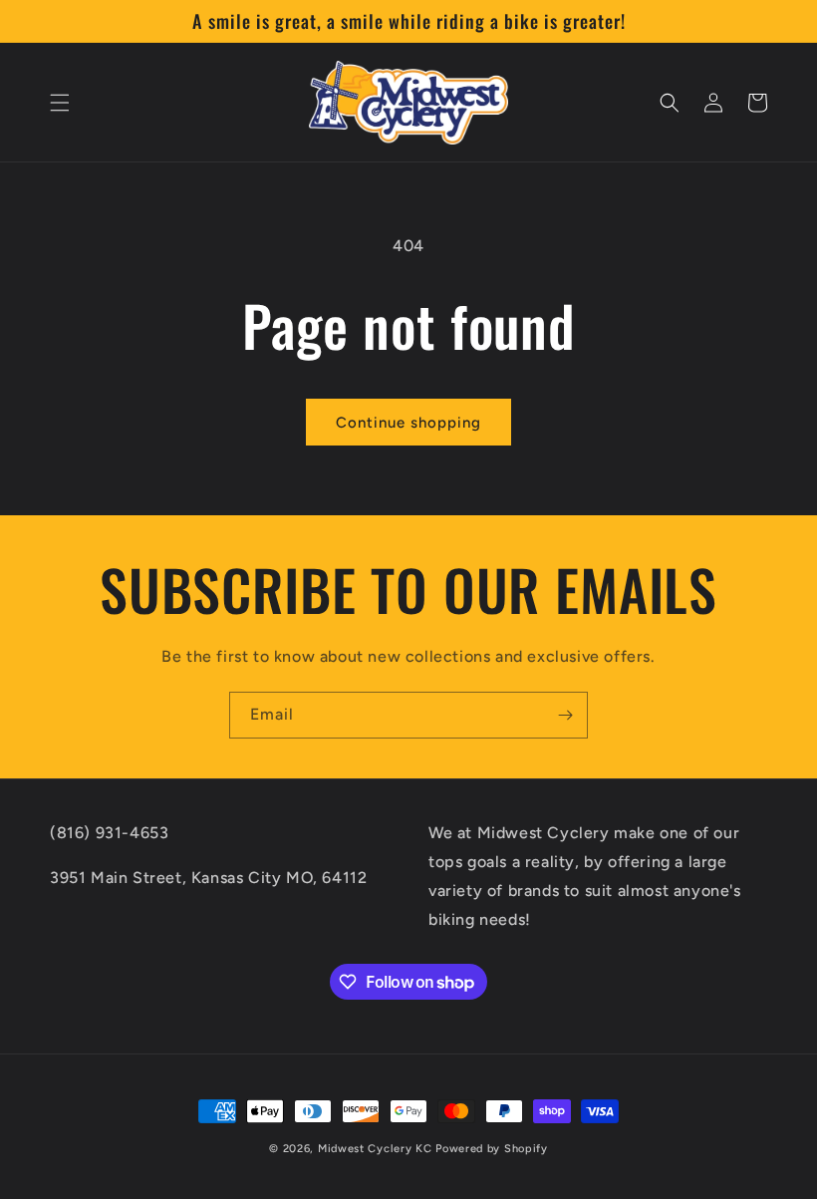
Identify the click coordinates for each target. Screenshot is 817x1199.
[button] (60, 103)
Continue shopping (408, 423)
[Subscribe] (565, 715)
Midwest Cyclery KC (375, 1148)
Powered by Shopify (491, 1148)
